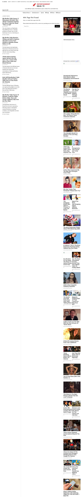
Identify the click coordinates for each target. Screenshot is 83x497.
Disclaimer (29, 1)
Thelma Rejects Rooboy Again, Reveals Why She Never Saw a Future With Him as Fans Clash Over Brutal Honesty (9, 60)
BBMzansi (58, 12)
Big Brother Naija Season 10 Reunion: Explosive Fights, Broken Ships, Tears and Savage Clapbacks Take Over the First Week (10, 98)
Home (51, 1)
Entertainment (35, 12)
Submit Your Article (21, 1)
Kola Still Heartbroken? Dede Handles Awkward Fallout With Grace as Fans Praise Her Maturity (10, 80)
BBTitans (52, 12)
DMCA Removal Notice (45, 1)
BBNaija (47, 12)
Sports (42, 12)
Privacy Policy (36, 1)
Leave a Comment (6, 34)
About (9, 1)
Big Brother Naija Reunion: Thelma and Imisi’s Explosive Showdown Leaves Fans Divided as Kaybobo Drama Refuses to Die (10, 41)
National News (26, 12)
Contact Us (14, 1)
